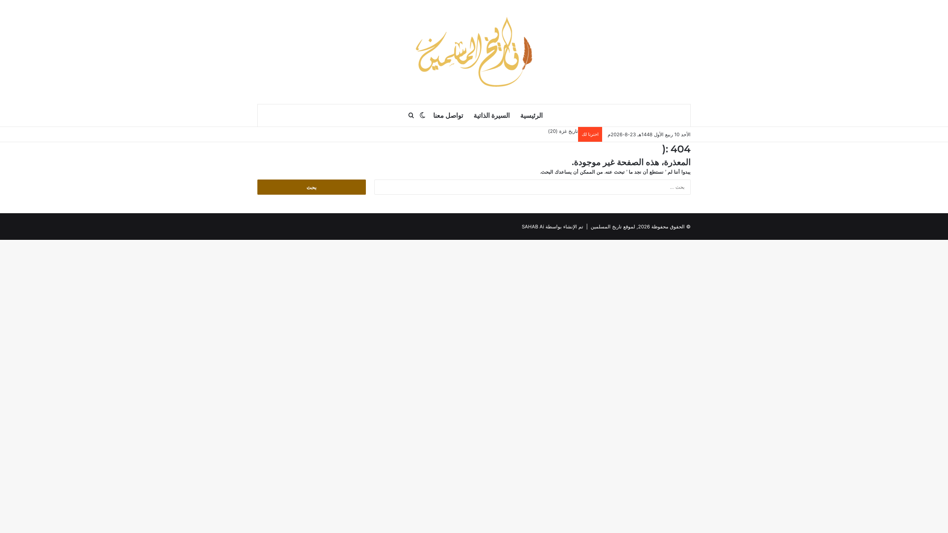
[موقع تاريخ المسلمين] (474, 52)
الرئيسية (531, 115)
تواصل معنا (448, 115)
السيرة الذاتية (492, 115)
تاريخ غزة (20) (563, 131)
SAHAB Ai (533, 226)
